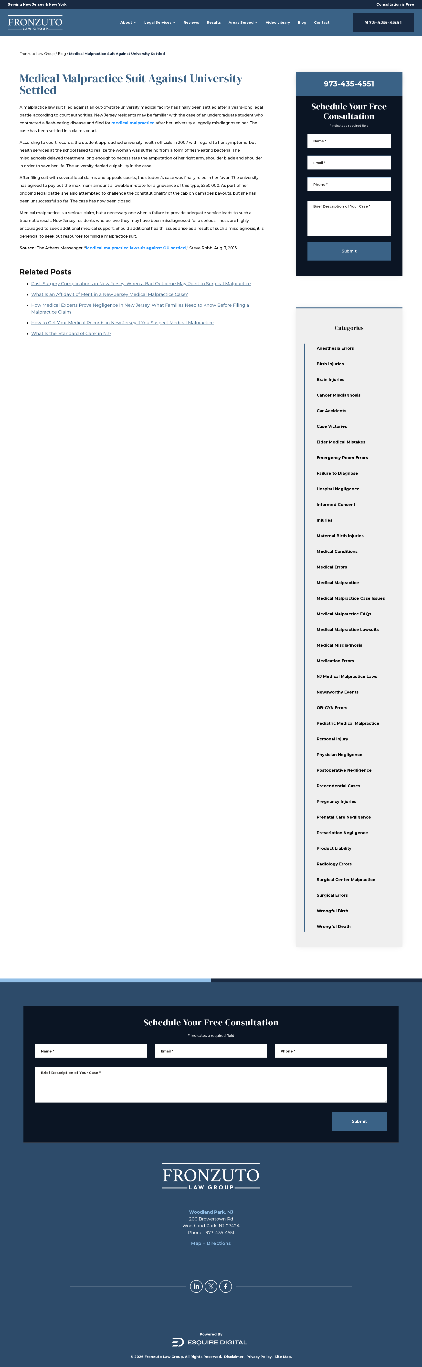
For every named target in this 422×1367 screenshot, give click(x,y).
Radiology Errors (334, 864)
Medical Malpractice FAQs (344, 614)
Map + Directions (211, 1243)
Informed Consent (336, 504)
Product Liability (334, 848)
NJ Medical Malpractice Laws (347, 676)
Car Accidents (331, 411)
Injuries (324, 520)
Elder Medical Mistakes (341, 442)
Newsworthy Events (338, 692)
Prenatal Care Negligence (344, 817)
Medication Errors (335, 661)
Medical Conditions (337, 551)
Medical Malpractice (338, 582)
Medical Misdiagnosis (339, 645)
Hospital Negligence (338, 489)
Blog (62, 54)
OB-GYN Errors (332, 707)
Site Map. (283, 1357)
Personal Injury (332, 739)
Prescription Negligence (342, 833)
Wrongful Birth (332, 911)
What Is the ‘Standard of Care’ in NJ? (71, 333)
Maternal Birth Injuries (340, 536)
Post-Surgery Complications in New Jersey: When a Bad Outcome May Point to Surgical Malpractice (141, 283)
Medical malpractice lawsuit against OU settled (136, 248)
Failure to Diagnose (337, 473)
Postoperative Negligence (344, 770)
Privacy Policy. (259, 1357)
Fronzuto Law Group (37, 54)
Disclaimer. (234, 1357)
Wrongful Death (334, 926)
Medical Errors (332, 567)
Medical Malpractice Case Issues (351, 598)
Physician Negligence (339, 754)
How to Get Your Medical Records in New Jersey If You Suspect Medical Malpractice (122, 323)
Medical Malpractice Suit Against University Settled (117, 54)
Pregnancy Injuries (336, 801)
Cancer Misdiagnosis (338, 395)
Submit (349, 251)
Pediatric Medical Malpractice (348, 723)
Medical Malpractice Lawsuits (348, 629)
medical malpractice (133, 123)
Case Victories (332, 426)
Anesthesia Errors (335, 348)
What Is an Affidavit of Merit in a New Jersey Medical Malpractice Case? (109, 294)
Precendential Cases (338, 786)
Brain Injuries (330, 379)
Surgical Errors (332, 895)
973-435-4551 (383, 22)
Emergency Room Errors (342, 457)
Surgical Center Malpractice (346, 879)
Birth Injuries (330, 364)
